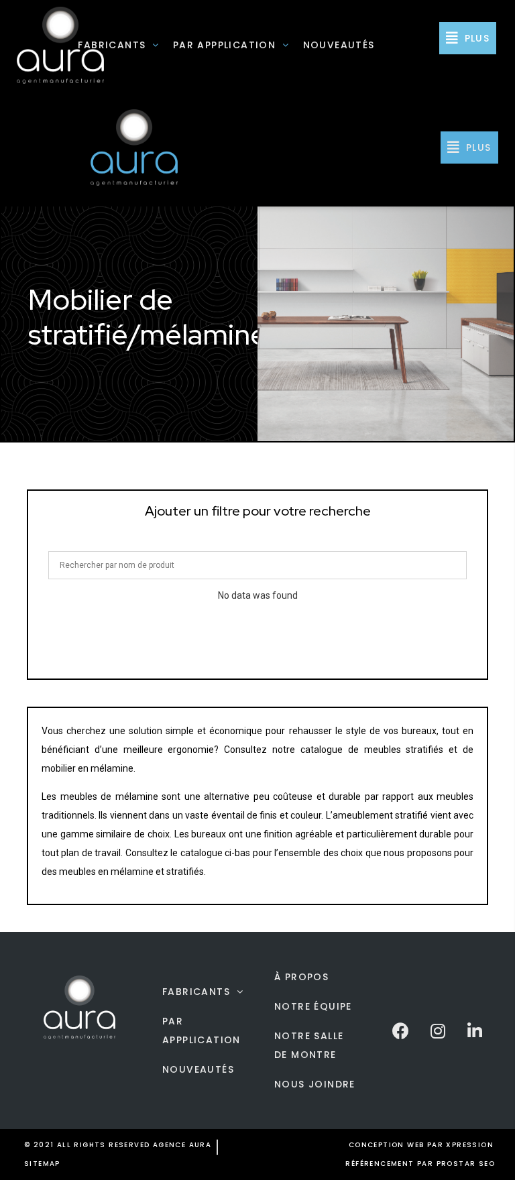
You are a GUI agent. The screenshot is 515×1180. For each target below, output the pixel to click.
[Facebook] (401, 1030)
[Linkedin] (475, 1030)
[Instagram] (438, 1030)
